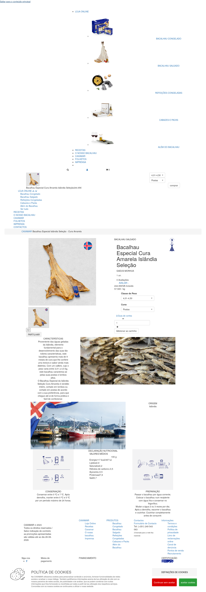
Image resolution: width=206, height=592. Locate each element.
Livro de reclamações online (174, 538)
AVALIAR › (124, 282)
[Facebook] (26, 560)
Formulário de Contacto (145, 523)
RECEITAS (80, 150)
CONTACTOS (20, 226)
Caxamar (89, 529)
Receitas (89, 526)
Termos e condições (172, 525)
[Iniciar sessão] (87, 169)
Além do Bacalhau (29, 205)
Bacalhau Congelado (30, 193)
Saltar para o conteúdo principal (15, 1)
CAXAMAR (80, 156)
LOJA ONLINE (82, 11)
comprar (174, 185)
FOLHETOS (80, 159)
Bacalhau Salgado (29, 196)
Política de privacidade (173, 531)
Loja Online (90, 523)
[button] (157, 175)
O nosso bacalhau (89, 534)
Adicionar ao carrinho (126, 330)
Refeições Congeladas (31, 199)
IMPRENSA (80, 162)
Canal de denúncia (172, 546)
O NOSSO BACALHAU (86, 153)
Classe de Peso (129, 293)
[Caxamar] (103, 7)
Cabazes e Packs (28, 202)
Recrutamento (174, 553)
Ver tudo (24, 208)
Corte (124, 304)
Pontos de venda (176, 550)
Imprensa (89, 538)
